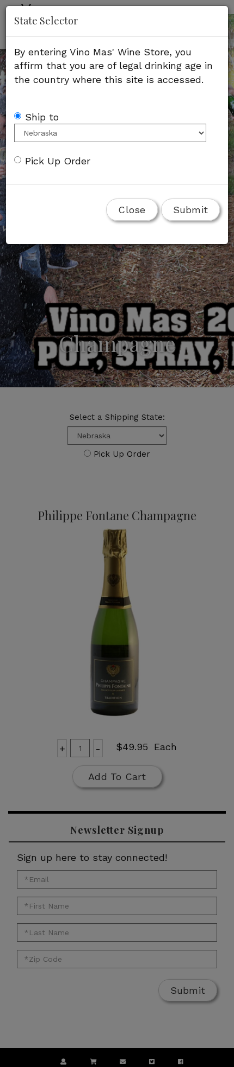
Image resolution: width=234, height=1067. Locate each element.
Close (131, 209)
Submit (190, 209)
